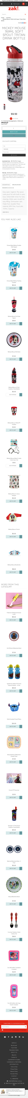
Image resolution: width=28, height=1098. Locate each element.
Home (2, 17)
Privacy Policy (23, 1029)
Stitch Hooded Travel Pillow (14, 719)
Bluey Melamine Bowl (14, 896)
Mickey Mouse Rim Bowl (14, 352)
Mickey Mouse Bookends (14, 565)
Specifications (16, 184)
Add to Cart (14, 131)
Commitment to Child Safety (14, 1062)
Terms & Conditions (15, 1029)
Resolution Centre (14, 1050)
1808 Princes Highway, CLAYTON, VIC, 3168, (15, 1084)
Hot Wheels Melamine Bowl (14, 648)
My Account (16, 3)
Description (6, 184)
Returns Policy (14, 1071)
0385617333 (15, 1078)
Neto (19, 1095)
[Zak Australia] (14, 8)
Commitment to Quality (14, 1059)
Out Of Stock (12, 394)
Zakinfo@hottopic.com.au (15, 1081)
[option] (14, 73)
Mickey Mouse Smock (14, 529)
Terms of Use (14, 1066)
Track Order (14, 1047)
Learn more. (4, 124)
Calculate (14, 155)
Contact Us (14, 1057)
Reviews (5, 187)
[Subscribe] (25, 1027)
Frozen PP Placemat (14, 790)
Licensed (8, 17)
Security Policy (14, 1073)
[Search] (25, 14)
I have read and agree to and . (15, 1029)
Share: (20, 22)
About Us (14, 1055)
